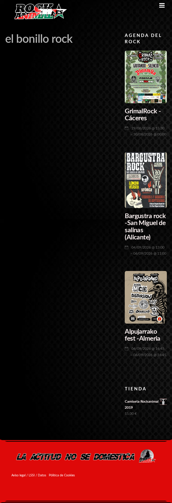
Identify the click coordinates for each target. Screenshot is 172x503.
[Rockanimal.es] (38, 18)
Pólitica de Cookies (62, 475)
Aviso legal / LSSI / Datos (28, 475)
